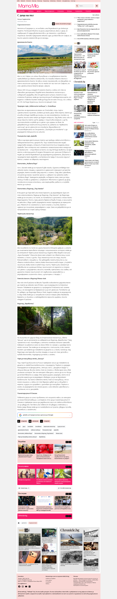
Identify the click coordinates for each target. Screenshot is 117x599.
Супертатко (78, 11)
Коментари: (25, 488)
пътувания (38, 426)
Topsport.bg (46, 1)
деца (24, 426)
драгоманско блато (23, 430)
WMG (18, 1)
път (19, 426)
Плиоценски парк (47, 430)
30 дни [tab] (97, 122)
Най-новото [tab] (96, 15)
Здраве (86, 148)
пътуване (30, 426)
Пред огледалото (49, 11)
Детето (39, 11)
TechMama (30, 11)
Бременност (88, 130)
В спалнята (61, 11)
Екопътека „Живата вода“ (25, 433)
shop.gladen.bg (65, 1)
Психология (88, 138)
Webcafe (23, 1)
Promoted (88, 11)
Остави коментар (65, 488)
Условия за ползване (50, 578)
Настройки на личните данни (80, 585)
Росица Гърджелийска (23, 19)
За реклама (48, 582)
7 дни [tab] (93, 122)
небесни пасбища (35, 430)
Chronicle (28, 1)
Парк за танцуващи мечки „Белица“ (27, 437)
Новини (47, 583)
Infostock (59, 1)
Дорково (56, 430)
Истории (69, 11)
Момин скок (59, 433)
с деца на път (61, 426)
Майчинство (21, 11)
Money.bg (39, 1)
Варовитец (42, 437)
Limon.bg (73, 1)
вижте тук (82, 584)
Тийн (86, 158)
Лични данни (49, 580)
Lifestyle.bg (52, 1)
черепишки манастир (49, 426)
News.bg (34, 1)
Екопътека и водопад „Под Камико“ (44, 433)
